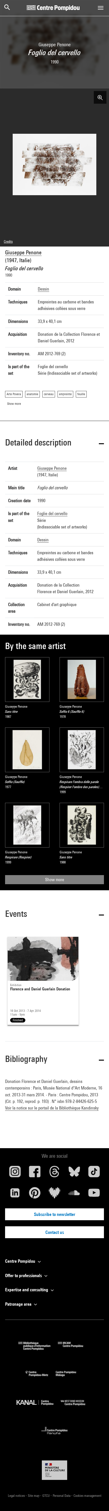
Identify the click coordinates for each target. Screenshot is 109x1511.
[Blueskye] (74, 1173)
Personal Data (62, 1496)
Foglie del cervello (52, 513)
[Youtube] (94, 1194)
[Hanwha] (55, 1435)
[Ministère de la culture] (54, 1470)
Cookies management (87, 1496)
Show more (54, 879)
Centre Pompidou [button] (20, 1261)
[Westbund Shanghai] (77, 1406)
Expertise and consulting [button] (27, 1289)
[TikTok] (94, 1173)
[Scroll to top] (97, 1499)
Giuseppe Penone (23, 252)
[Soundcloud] (74, 1194)
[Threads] (54, 1173)
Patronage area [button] (18, 1304)
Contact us (54, 1232)
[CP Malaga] (70, 1377)
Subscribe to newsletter (54, 1214)
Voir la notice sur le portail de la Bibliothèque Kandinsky (52, 1107)
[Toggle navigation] (100, 8)
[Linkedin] (15, 1194)
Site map (34, 1496)
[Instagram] (15, 1173)
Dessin (43, 289)
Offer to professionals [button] (24, 1275)
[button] (54, 443)
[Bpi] (38, 1348)
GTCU (46, 1496)
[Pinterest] (35, 1194)
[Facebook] (35, 1173)
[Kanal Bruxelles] (38, 1406)
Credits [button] (8, 241)
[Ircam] (74, 1348)
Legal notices (17, 1496)
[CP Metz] (41, 1377)
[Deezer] (54, 1194)
